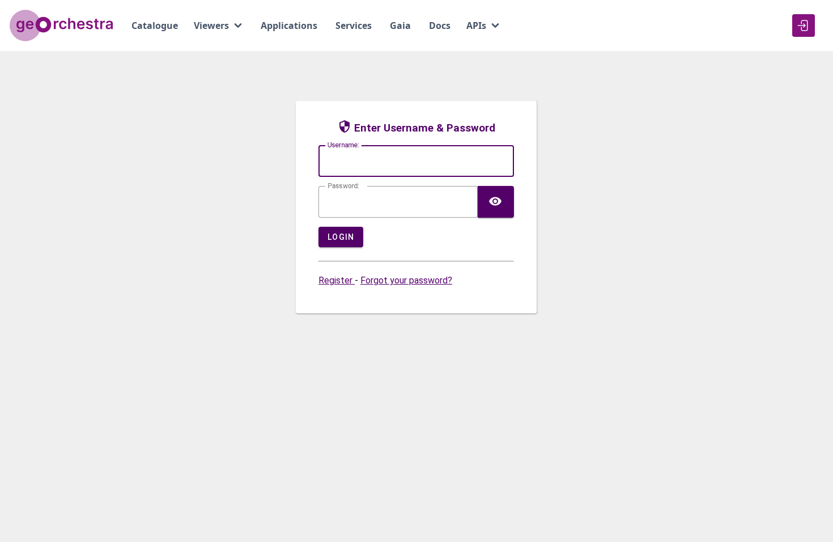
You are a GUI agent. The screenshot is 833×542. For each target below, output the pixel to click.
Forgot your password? (406, 280)
